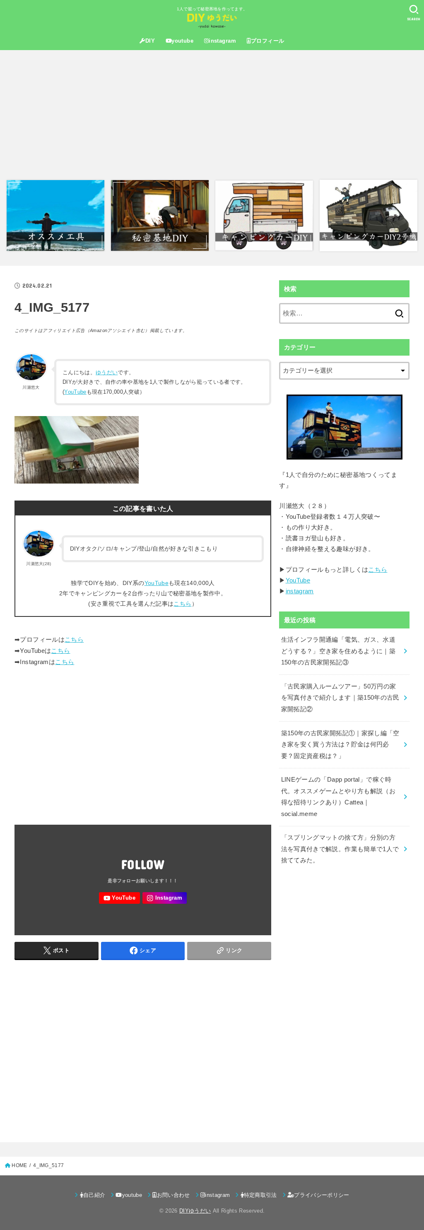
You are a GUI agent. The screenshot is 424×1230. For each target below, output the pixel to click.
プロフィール (267, 41)
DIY (150, 41)
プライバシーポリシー (321, 1195)
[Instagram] (164, 898)
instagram (222, 41)
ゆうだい (107, 372)
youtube (182, 41)
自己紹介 (94, 1195)
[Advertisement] (212, 115)
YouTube (75, 392)
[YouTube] (119, 898)
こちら (182, 603)
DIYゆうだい (195, 1211)
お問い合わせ (173, 1195)
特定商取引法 (260, 1195)
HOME (19, 1165)
